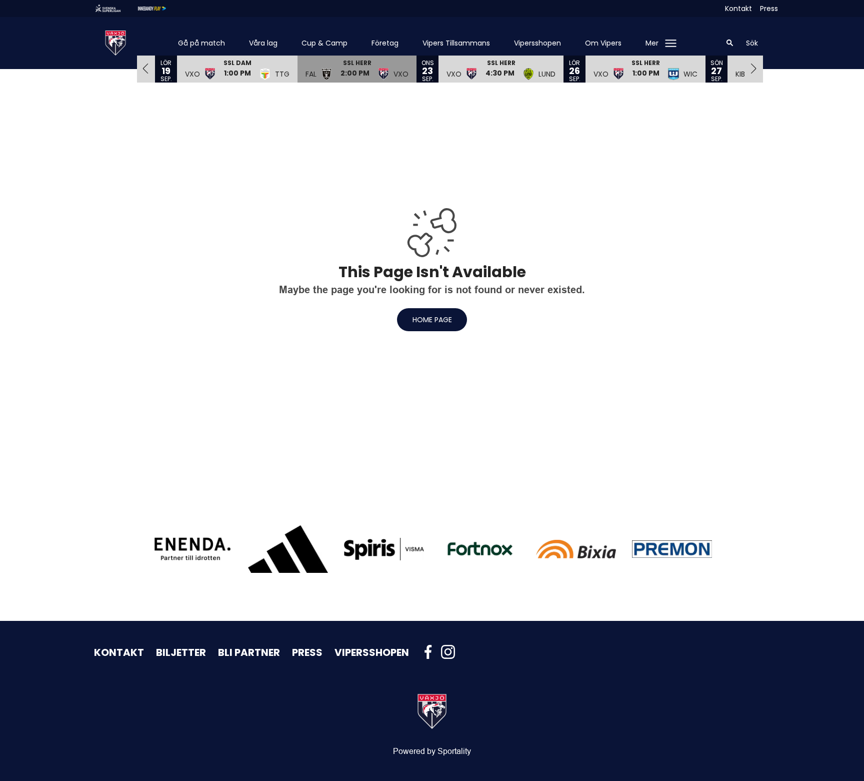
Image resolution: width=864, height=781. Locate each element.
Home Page (432, 320)
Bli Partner (249, 652)
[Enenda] (192, 549)
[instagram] (451, 652)
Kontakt (738, 9)
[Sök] (730, 43)
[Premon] (672, 549)
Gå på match (201, 43)
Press (769, 9)
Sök (752, 43)
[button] (237, 69)
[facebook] (431, 652)
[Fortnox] (480, 549)
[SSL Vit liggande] (116, 8)
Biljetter (181, 652)
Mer (652, 43)
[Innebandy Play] (160, 8)
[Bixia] (576, 549)
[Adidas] (288, 549)
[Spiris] (384, 549)
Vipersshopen (537, 43)
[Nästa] (754, 69)
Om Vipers (603, 43)
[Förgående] (146, 69)
